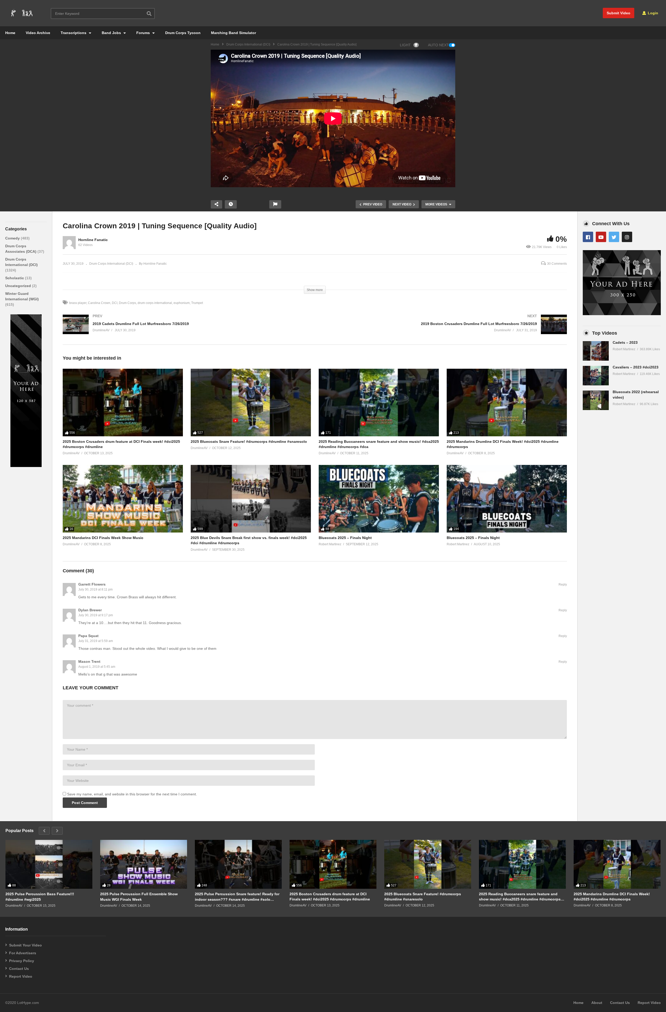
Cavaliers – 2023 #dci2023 (635, 367)
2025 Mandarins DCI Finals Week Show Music (103, 538)
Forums (143, 33)
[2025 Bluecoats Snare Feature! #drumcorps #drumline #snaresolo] (251, 402)
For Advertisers (22, 953)
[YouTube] (601, 237)
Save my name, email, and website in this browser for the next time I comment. (132, 794)
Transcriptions (74, 33)
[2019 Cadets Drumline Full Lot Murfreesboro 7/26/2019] (186, 330)
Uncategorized (18, 286)
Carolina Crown (99, 303)
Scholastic (15, 278)
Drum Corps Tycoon (183, 33)
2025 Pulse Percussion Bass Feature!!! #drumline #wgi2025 (39, 896)
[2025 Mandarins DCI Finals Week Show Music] (123, 499)
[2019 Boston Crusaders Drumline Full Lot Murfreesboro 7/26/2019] (443, 330)
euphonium (182, 303)
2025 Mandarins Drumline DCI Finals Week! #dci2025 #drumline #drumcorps (612, 896)
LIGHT (405, 45)
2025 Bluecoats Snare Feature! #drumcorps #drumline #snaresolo (249, 441)
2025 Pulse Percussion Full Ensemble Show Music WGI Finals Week (139, 896)
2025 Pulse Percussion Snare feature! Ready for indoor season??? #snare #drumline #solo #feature (237, 896)
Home (10, 33)
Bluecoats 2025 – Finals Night (345, 538)
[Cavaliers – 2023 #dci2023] (596, 375)
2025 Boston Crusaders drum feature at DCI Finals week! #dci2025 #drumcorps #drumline (330, 896)
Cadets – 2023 (625, 342)
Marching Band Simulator (233, 33)
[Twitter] (614, 237)
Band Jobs (112, 33)
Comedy (13, 238)
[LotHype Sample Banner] (26, 466)
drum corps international (155, 303)
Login (652, 13)
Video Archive (38, 33)
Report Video (20, 976)
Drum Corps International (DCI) (248, 44)
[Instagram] (627, 237)
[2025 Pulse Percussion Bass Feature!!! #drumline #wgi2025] (48, 864)
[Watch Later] (231, 204)
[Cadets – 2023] (596, 351)
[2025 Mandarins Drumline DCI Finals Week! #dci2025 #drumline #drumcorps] (507, 402)
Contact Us (19, 968)
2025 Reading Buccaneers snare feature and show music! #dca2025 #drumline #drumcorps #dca (520, 896)
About (596, 1003)
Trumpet (197, 303)
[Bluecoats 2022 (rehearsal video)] (596, 400)
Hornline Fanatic (93, 240)
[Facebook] (588, 237)
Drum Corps (127, 303)
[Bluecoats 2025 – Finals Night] (379, 499)
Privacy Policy (21, 961)
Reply (563, 584)
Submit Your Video (25, 945)
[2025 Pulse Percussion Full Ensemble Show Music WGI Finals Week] (143, 864)
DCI (114, 303)
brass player (77, 303)
